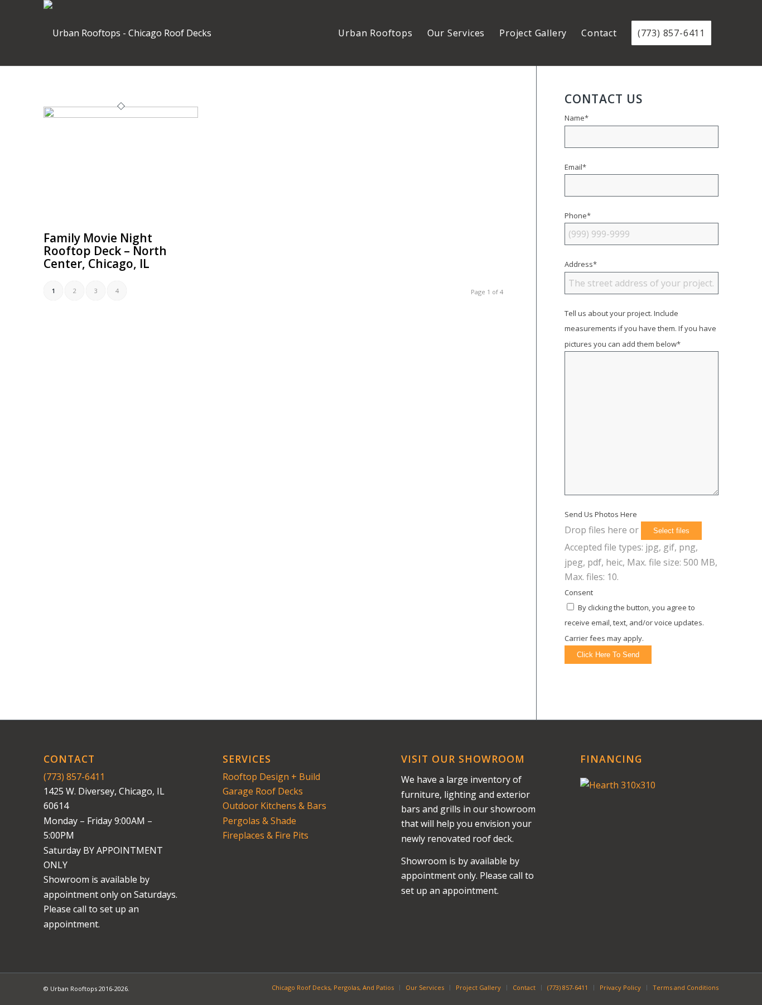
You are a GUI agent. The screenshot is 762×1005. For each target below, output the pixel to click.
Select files (671, 531)
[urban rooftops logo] (127, 33)
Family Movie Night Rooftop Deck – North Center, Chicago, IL (105, 250)
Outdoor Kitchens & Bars (274, 806)
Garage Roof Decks (263, 791)
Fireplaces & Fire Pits (265, 835)
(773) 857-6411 (74, 776)
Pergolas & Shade (259, 821)
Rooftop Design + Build (271, 776)
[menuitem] (375, 33)
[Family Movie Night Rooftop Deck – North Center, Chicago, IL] (121, 114)
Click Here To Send (608, 654)
